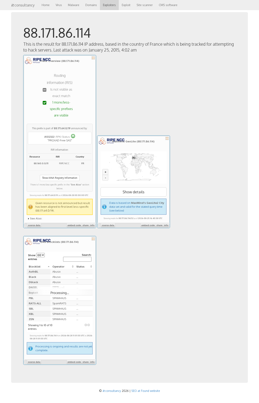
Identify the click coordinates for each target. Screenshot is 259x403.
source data (34, 225)
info (92, 225)
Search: (86, 254)
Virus (59, 5)
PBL (31, 298)
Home (46, 5)
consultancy (23, 5)
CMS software (168, 5)
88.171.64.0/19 (62, 128)
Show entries (32, 257)
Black (32, 276)
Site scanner (145, 5)
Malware (73, 5)
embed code (74, 225)
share (86, 225)
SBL (31, 308)
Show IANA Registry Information (59, 177)
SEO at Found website (145, 390)
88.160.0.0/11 (41, 163)
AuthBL (33, 271)
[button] (85, 325)
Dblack (33, 282)
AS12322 (49, 136)
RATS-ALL (35, 303)
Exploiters (109, 5)
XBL (31, 313)
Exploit (126, 5)
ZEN (31, 319)
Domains (91, 5)
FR (82, 163)
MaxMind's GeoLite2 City (147, 202)
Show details (133, 192)
